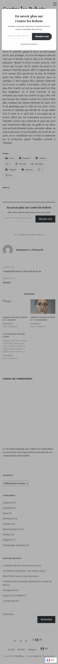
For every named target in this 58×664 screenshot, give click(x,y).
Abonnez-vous (42, 36)
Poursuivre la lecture (29, 44)
